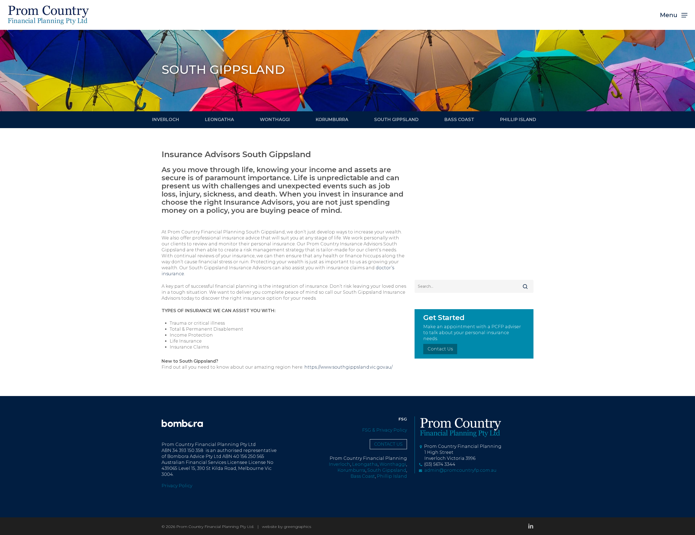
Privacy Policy (177, 485)
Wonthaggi (393, 464)
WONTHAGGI (275, 119)
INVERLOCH (165, 119)
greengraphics (297, 526)
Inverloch (339, 464)
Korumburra (351, 470)
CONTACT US (388, 444)
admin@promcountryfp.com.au (459, 470)
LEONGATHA (219, 119)
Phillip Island (392, 476)
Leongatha (365, 464)
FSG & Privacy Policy (384, 430)
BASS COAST (459, 119)
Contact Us (440, 349)
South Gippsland (386, 470)
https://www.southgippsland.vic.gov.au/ (348, 367)
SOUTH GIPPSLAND (396, 119)
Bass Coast (362, 476)
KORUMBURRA (332, 119)
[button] (673, 15)
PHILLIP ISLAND (518, 119)
